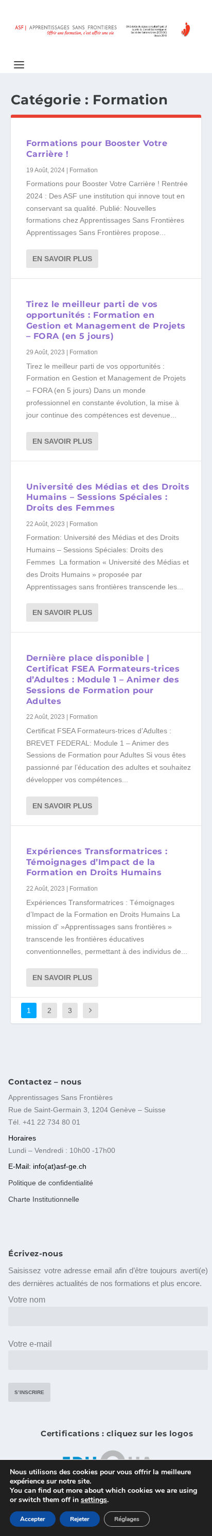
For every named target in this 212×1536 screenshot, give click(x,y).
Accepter (32, 1519)
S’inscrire (29, 1392)
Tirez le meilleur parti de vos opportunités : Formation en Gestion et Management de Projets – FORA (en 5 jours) (106, 320)
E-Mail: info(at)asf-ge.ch (47, 1166)
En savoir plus (62, 259)
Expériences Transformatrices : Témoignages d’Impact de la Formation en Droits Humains (97, 862)
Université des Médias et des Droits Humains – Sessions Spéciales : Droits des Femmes (108, 497)
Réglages (126, 1519)
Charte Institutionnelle (43, 1199)
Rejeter (80, 1519)
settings (94, 1500)
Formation (83, 170)
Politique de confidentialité (50, 1183)
